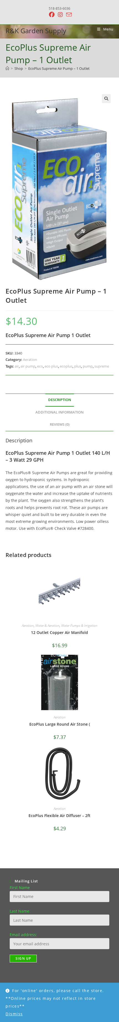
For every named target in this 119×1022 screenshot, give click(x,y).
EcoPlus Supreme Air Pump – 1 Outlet (59, 68)
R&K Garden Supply (36, 30)
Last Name (19, 911)
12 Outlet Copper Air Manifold (59, 632)
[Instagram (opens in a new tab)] (60, 14)
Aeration (30, 359)
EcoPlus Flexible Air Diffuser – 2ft (59, 815)
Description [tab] (59, 399)
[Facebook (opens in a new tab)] (51, 14)
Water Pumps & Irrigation (79, 625)
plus (77, 366)
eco (40, 366)
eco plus (51, 366)
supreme (101, 366)
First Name (20, 887)
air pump (27, 366)
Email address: (23, 934)
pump (88, 366)
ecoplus (66, 366)
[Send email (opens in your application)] (68, 14)
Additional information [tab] (59, 412)
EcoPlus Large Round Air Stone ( (59, 724)
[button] (106, 98)
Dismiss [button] (14, 1013)
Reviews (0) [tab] (59, 424)
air (17, 366)
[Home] (7, 68)
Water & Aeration (47, 625)
